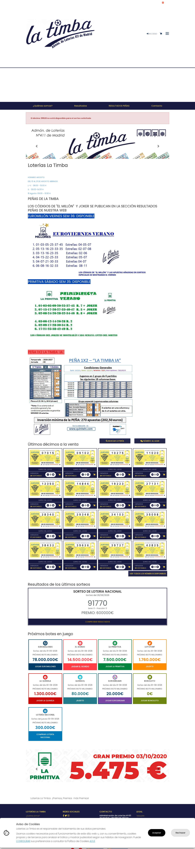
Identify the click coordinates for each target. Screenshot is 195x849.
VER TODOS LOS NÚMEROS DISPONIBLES (148, 573)
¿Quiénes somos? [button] (42, 105)
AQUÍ (92, 841)
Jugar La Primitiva (114, 666)
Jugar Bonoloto (150, 700)
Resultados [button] (80, 105)
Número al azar (151, 441)
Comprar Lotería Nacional (45, 736)
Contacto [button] (156, 105)
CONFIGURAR (23, 841)
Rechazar (180, 832)
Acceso (153, 33)
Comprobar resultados (97, 621)
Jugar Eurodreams (115, 700)
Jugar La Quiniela (45, 700)
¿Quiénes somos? (33, 816)
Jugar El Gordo (80, 666)
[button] (36, 146)
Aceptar (156, 832)
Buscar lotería (116, 441)
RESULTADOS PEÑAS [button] (119, 105)
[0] (162, 33)
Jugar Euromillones (45, 666)
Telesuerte (140, 816)
